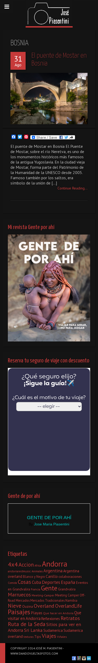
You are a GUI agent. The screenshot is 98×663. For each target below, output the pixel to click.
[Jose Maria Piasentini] (49, 13)
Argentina (52, 571)
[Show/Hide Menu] (7, 7)
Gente (49, 588)
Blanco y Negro (34, 576)
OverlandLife (68, 606)
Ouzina (27, 606)
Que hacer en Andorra (58, 613)
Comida (12, 583)
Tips (37, 636)
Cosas (24, 581)
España (68, 582)
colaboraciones (70, 576)
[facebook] (74, 658)
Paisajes (19, 611)
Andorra (54, 564)
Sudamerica (53, 630)
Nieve (14, 605)
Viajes (49, 635)
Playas (36, 612)
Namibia (71, 600)
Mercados (23, 600)
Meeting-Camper (43, 595)
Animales (37, 571)
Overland (44, 605)
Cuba (36, 582)
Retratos (70, 618)
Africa (37, 565)
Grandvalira (67, 589)
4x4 (13, 564)
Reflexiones (50, 618)
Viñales (62, 637)
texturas (28, 637)
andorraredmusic (19, 571)
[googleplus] (79, 658)
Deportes (51, 582)
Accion (26, 564)
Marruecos (19, 594)
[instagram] (84, 658)
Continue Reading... (72, 188)
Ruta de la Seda (26, 624)
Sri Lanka (33, 630)
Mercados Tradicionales (47, 600)
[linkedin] (89, 658)
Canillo (52, 576)
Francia (35, 589)
